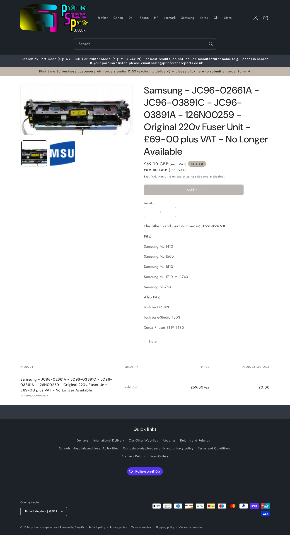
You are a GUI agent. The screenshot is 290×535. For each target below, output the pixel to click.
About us (169, 440)
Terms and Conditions (214, 448)
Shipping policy (165, 527)
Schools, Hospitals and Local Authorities (88, 448)
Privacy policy (118, 527)
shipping (188, 177)
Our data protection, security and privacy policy (158, 448)
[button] (230, 17)
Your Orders (159, 456)
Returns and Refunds (195, 440)
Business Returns (133, 456)
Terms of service (141, 527)
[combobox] (145, 44)
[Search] (211, 44)
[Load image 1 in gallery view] (34, 153)
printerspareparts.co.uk (45, 527)
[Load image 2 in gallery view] (62, 153)
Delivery (83, 440)
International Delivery (108, 440)
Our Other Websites (143, 440)
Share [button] (152, 341)
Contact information (191, 527)
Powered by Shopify (72, 527)
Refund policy (97, 527)
